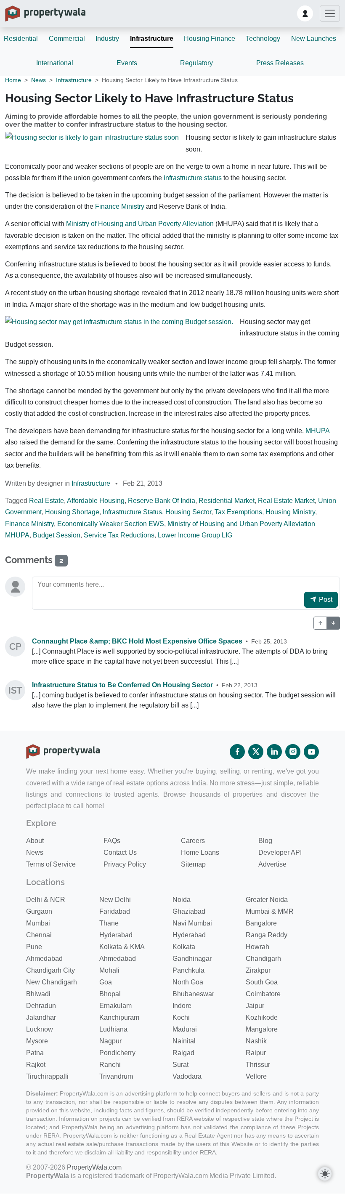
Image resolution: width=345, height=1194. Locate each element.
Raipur (256, 1052)
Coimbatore (263, 993)
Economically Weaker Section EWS (110, 523)
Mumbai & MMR (270, 911)
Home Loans (200, 852)
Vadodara (187, 1076)
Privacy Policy (125, 864)
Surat (180, 1064)
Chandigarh (263, 958)
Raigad (183, 1052)
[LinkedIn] (274, 751)
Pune (34, 946)
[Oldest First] (333, 623)
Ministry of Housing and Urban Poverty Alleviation (140, 223)
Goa (105, 982)
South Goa (262, 982)
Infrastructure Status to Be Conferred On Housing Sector (122, 685)
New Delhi (115, 899)
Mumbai (38, 923)
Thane (109, 923)
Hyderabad (116, 935)
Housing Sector (188, 512)
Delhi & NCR (45, 899)
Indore (181, 1005)
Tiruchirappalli (47, 1076)
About (35, 840)
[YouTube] (311, 751)
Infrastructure (151, 38)
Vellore (256, 1076)
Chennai (39, 935)
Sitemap (193, 864)
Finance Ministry (119, 206)
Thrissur (258, 1064)
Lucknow (39, 1029)
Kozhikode (262, 1017)
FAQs (112, 840)
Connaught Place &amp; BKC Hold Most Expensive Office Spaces (137, 641)
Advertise (272, 864)
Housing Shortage (72, 512)
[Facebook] (237, 751)
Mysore (37, 1041)
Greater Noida (267, 899)
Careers (193, 840)
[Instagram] (292, 751)
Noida (181, 899)
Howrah (257, 946)
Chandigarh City (50, 970)
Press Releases (280, 62)
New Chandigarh (51, 982)
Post (324, 599)
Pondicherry (117, 1052)
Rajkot (35, 1064)
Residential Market (227, 500)
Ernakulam (115, 1005)
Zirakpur (258, 970)
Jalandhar (41, 1017)
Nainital (184, 1041)
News (38, 80)
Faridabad (114, 911)
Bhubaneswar (193, 993)
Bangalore (261, 923)
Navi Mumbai (192, 923)
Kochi (181, 1017)
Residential (21, 38)
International (54, 62)
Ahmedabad (44, 958)
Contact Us (120, 852)
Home (13, 80)
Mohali (109, 970)
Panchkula (188, 970)
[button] (305, 13)
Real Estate (46, 500)
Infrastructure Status (132, 512)
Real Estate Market (286, 500)
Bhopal (110, 993)
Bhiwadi (38, 993)
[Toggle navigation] (330, 13)
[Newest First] (320, 623)
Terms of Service (51, 864)
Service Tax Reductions (119, 535)
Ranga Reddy (266, 935)
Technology (263, 38)
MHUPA (317, 430)
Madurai (184, 1029)
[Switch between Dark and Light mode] (325, 1174)
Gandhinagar (192, 958)
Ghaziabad (188, 911)
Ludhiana (113, 1029)
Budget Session (56, 535)
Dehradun (41, 1005)
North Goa (187, 982)
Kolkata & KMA (122, 946)
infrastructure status (193, 177)
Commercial (67, 38)
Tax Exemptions (238, 512)
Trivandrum (116, 1076)
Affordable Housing (96, 500)
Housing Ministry (290, 512)
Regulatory (196, 62)
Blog (265, 840)
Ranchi (110, 1064)
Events (127, 62)
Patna (35, 1052)
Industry (107, 38)
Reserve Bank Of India (161, 500)
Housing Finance (209, 38)
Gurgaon (39, 911)
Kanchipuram (119, 1017)
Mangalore (262, 1029)
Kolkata (183, 946)
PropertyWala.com (94, 1167)
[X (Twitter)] (255, 751)
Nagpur (110, 1041)
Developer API (280, 852)
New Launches (313, 38)
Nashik (256, 1041)
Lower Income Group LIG (195, 535)
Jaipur (255, 1005)
